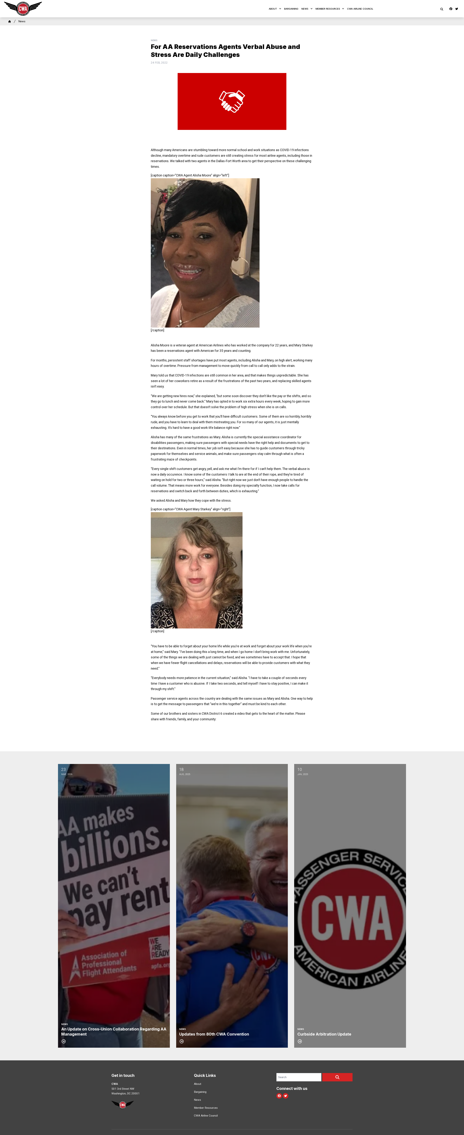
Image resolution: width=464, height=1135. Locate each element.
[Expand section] (280, 8)
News (304, 8)
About (273, 8)
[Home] (9, 21)
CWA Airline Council (360, 8)
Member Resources (328, 8)
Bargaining (291, 8)
